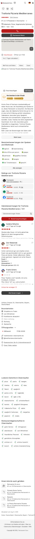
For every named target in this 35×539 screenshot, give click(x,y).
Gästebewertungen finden (11, 214)
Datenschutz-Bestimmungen (12, 526)
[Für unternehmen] (14, 2)
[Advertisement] (17, 362)
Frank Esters (11, 270)
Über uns (28, 524)
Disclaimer (25, 526)
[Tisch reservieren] (17, 31)
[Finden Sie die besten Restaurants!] (6, 3)
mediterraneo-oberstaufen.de (14, 336)
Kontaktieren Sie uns (18, 522)
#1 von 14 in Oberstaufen (12, 21)
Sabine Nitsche (12, 224)
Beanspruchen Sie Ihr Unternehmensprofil (17, 342)
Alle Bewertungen (15, 293)
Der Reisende (11, 243)
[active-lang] (29, 2)
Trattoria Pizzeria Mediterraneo (16, 13)
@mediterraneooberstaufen (13, 338)
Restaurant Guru (23, 530)
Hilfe (30, 526)
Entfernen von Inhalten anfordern (14, 524)
